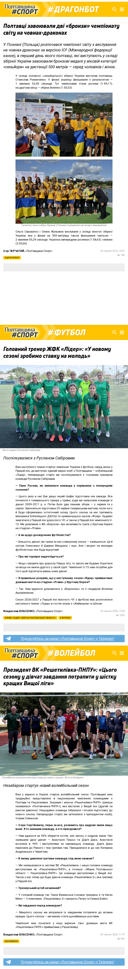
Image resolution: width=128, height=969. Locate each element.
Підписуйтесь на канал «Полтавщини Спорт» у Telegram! (67, 639)
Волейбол (74, 653)
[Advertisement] (64, 298)
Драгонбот (76, 9)
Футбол (70, 332)
